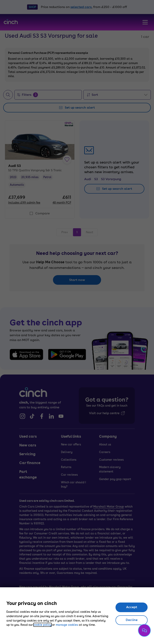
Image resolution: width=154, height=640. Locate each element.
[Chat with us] (144, 630)
